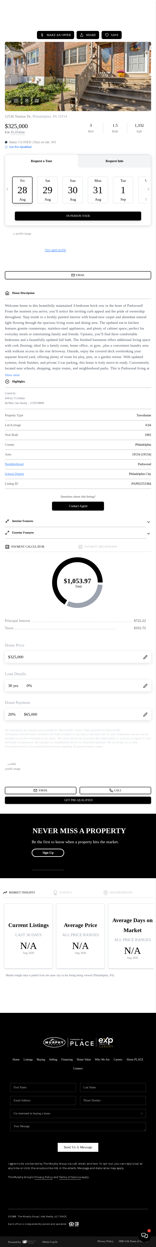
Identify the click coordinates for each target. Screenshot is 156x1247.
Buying (41, 1059)
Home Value (84, 1059)
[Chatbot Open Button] (144, 1235)
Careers (118, 1059)
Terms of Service (70, 1177)
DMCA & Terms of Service (133, 1241)
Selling (53, 1059)
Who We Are (102, 1059)
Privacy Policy (43, 1177)
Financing (67, 1059)
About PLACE (134, 1059)
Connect (78, 1068)
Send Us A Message (78, 1147)
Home (16, 1059)
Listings (28, 1059)
